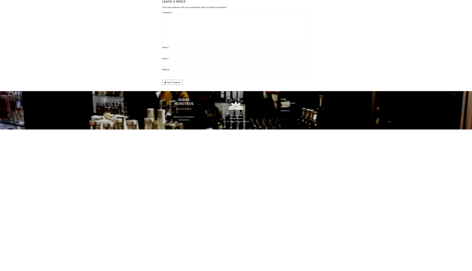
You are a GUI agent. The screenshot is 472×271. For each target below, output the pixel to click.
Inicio (283, 99)
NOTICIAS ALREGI (288, 103)
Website (165, 69)
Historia (285, 107)
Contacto (270, 15)
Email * (165, 58)
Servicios (238, 15)
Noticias (253, 15)
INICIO (200, 15)
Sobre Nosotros (218, 15)
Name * (165, 47)
